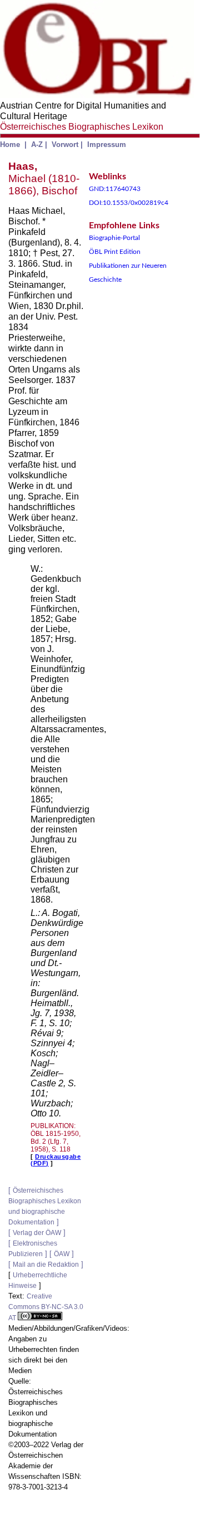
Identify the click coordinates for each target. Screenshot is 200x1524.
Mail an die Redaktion (46, 1264)
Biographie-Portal (114, 237)
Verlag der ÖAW (37, 1233)
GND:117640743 (115, 188)
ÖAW (61, 1254)
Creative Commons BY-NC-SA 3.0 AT (45, 1307)
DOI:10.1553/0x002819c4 (128, 202)
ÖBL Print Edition (115, 251)
